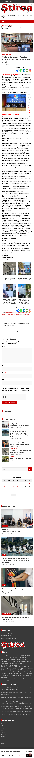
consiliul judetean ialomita (23, 312)
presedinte (19, 314)
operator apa (8, 671)
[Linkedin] (24, 70)
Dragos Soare (23, 661)
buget (3, 657)
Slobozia (7, 678)
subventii (22, 678)
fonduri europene (22, 663)
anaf (16, 655)
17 (4, 492)
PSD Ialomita (13, 675)
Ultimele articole (9, 419)
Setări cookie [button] (20, 755)
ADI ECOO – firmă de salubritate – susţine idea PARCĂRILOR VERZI (20, 459)
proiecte (24, 314)
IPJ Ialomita (12, 668)
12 (13, 489)
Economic (3, 734)
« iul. (3, 501)
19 (13, 492)
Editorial (3, 732)
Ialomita (9, 665)
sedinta (4, 315)
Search (30, 469)
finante (14, 663)
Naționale (3, 736)
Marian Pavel (5, 314)
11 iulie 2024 (5, 65)
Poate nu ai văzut (8, 506)
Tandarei (29, 678)
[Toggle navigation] (3, 21)
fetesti (8, 663)
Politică (3, 739)
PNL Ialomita (22, 671)
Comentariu (5, 346)
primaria (4, 673)
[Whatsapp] (20, 70)
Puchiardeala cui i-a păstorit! (24, 711)
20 (17, 492)
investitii (4, 668)
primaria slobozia (15, 673)
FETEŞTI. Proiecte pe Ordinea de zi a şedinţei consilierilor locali (20, 424)
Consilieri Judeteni (12, 312)
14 (21, 489)
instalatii (26, 666)
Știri (11, 429)
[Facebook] (17, 70)
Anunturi (12, 422)
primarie (25, 673)
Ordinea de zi (12, 314)
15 (25, 489)
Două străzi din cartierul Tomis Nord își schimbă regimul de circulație (16, 324)
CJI (6, 312)
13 (17, 489)
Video (2, 741)
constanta (5, 661)
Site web (4, 380)
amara (11, 655)
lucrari (8, 670)
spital (16, 678)
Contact (3, 743)
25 (9, 495)
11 (9, 489)
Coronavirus (14, 661)
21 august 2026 (14, 462)
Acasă (3, 723)
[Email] (27, 70)
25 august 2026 (14, 427)
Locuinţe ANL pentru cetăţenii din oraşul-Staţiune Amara (20, 451)
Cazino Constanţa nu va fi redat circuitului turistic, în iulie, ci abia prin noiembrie (16, 330)
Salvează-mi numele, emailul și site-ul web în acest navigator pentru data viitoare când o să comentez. (15, 389)
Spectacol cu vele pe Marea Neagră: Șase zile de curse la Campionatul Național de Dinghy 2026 (20, 434)
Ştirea (11, 65)
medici (25, 670)
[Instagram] (30, 70)
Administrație (6, 54)
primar (28, 671)
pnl (15, 671)
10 (4, 489)
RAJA (21, 675)
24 (4, 495)
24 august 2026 (14, 454)
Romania (29, 675)
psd (28, 314)
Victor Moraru (5, 680)
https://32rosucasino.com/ (8, 711)
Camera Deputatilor (12, 657)
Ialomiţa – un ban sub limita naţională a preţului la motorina (19, 443)
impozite (20, 666)
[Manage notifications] (30, 754)
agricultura (4, 655)
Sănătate (3, 728)
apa (23, 655)
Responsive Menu (31, 1)
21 (21, 492)
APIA (28, 655)
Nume (4, 365)
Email (4, 372)
